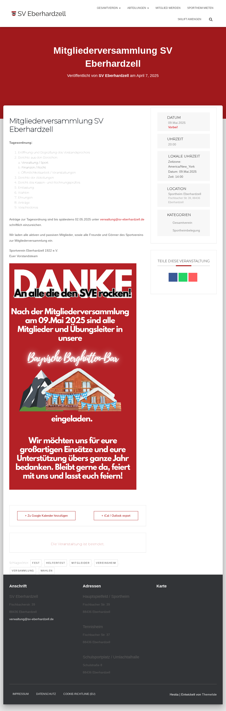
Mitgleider (81, 563)
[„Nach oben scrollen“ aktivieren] (217, 702)
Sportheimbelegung (186, 230)
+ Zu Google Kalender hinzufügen (46, 515)
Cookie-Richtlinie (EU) (79, 694)
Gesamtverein (108, 8)
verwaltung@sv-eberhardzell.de (122, 219)
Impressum (21, 694)
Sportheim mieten (200, 8)
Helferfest (55, 563)
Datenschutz (46, 694)
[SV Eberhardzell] (39, 13)
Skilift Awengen (189, 19)
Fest (36, 563)
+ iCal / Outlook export (116, 515)
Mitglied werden (168, 8)
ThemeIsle (209, 694)
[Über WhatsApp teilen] (183, 277)
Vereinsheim (106, 563)
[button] (120, 8)
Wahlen (47, 570)
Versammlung (23, 570)
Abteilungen (137, 8)
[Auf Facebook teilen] (173, 277)
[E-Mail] (192, 277)
